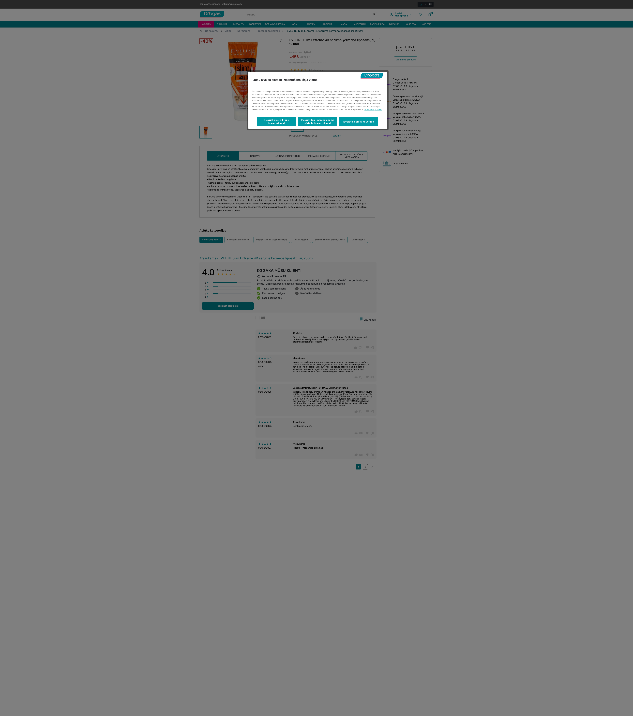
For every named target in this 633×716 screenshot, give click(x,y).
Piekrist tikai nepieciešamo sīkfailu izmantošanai (317, 121)
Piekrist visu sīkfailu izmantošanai (276, 121)
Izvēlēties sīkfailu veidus (358, 121)
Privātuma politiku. (373, 109)
